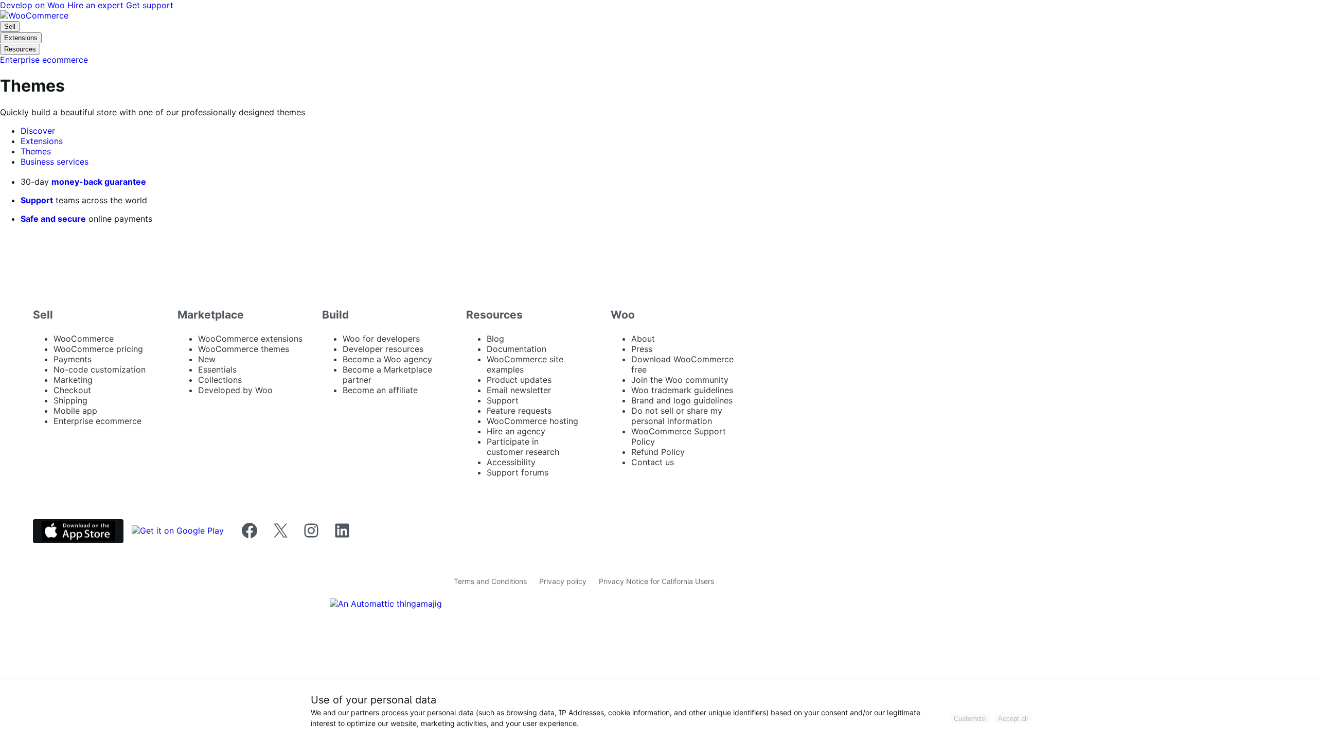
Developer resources (383, 349)
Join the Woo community (679, 380)
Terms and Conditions (490, 581)
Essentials (217, 369)
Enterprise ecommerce (97, 421)
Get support (149, 5)
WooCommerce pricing (98, 349)
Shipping (70, 400)
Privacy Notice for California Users (656, 581)
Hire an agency (516, 431)
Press (641, 349)
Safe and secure (53, 219)
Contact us (652, 462)
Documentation (516, 349)
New (207, 359)
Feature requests (519, 410)
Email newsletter (519, 390)
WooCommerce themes (243, 349)
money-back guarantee (98, 182)
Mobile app (75, 410)
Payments (73, 359)
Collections (220, 380)
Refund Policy (658, 452)
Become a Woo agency (387, 359)
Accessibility (511, 462)
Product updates (519, 380)
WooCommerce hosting (532, 421)
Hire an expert (96, 5)
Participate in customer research (523, 446)
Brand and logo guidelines (682, 400)
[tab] (38, 131)
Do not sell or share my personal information (676, 415)
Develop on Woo (33, 5)
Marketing (73, 380)
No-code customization (100, 369)
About (643, 338)
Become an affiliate (380, 390)
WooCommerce (84, 338)
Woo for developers (381, 338)
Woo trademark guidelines (682, 390)
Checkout (72, 390)
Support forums (517, 472)
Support (37, 200)
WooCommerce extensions (250, 338)
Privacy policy (562, 581)
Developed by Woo (235, 390)
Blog (495, 338)
